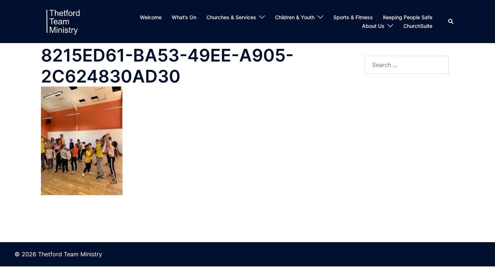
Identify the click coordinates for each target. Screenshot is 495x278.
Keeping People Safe (407, 17)
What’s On (184, 17)
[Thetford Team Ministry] (63, 21)
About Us (373, 26)
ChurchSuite (417, 26)
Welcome (151, 17)
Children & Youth (295, 17)
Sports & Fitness (353, 17)
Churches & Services (231, 17)
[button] (451, 22)
